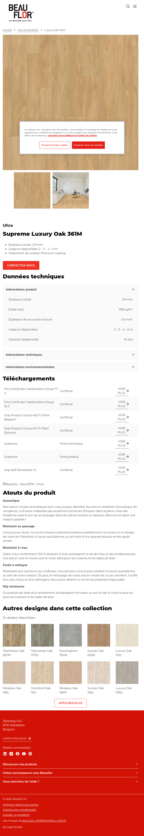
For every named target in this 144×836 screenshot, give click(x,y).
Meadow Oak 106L (12, 690)
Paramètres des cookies (54, 145)
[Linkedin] (5, 754)
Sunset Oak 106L (95, 690)
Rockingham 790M (68, 653)
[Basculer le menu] (136, 764)
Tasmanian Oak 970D (42, 653)
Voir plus (121, 391)
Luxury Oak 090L (124, 690)
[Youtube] (24, 754)
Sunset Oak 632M (95, 653)
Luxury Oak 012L (124, 653)
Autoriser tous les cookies (88, 145)
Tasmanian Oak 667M (13, 653)
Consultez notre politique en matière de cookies (72, 135)
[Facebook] (17, 754)
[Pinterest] (30, 754)
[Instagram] (11, 754)
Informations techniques (24, 354)
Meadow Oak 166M (68, 690)
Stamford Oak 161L (41, 690)
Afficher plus (70, 703)
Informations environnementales (30, 367)
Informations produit (21, 289)
